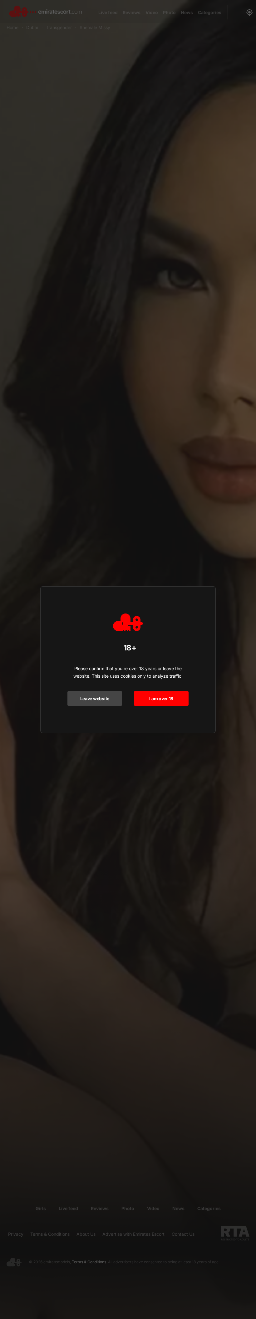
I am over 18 (161, 698)
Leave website (94, 698)
